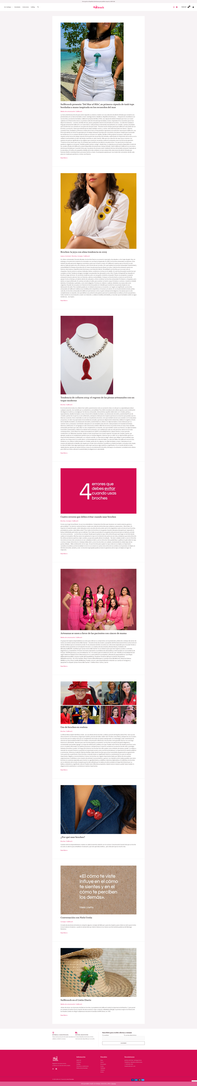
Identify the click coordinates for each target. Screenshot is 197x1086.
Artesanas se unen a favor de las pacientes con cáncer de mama (94, 633)
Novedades (17, 7)
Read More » (64, 158)
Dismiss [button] (113, 1084)
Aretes (102, 1072)
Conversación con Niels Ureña (76, 917)
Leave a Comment (66, 256)
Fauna (102, 1062)
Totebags (102, 1068)
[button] (11, 7)
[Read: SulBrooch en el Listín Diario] (99, 972)
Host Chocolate (70, 1079)
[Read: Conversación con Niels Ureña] (99, 890)
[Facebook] (176, 7)
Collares (102, 1070)
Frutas (102, 1066)
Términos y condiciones (82, 1066)
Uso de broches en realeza (74, 727)
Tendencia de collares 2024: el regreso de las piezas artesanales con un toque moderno (97, 399)
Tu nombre (105, 1035)
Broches (74, 256)
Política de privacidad (81, 1068)
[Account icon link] (193, 7)
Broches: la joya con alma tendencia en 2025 (84, 252)
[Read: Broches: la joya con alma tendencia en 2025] (99, 211)
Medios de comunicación (68, 111)
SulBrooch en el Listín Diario (76, 1000)
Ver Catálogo (7, 7)
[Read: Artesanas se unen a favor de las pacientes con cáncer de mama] (99, 599)
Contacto (78, 1062)
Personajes (103, 1064)
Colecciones (25, 7)
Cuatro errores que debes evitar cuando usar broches (88, 517)
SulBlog (33, 7)
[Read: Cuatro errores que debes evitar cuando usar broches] (99, 491)
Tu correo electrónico (130, 1035)
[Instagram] (174, 7)
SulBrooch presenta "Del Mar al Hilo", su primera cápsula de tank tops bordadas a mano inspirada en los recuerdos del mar (97, 106)
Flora (101, 1060)
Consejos (80, 256)
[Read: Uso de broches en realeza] (99, 702)
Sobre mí (78, 1060)
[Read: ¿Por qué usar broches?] (99, 809)
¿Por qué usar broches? (73, 837)
